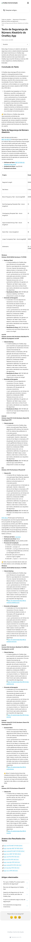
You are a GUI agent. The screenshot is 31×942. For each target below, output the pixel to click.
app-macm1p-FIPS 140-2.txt (12, 862)
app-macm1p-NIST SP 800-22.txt (13, 848)
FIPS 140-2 (5, 518)
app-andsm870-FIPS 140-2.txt (12, 865)
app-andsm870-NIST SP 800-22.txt (14, 851)
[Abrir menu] (28, 3)
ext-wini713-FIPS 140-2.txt (11, 859)
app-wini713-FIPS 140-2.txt (11, 857)
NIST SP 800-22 (6, 139)
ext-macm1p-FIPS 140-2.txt (11, 868)
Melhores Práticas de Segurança (10, 21)
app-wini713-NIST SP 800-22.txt (13, 845)
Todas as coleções (6, 19)
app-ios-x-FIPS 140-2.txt (11, 870)
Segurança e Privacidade (19, 19)
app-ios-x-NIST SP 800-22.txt (12, 854)
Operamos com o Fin (16, 937)
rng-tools (18, 537)
